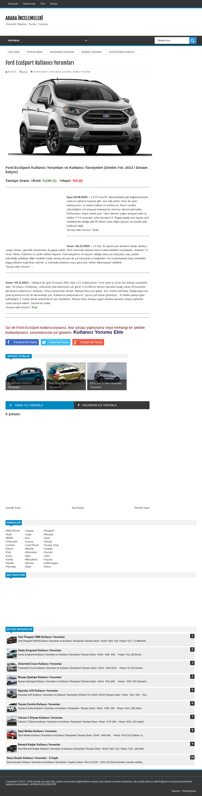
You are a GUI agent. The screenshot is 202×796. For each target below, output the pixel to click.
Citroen (11, 545)
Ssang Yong (51, 545)
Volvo (48, 566)
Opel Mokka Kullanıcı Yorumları (37, 731)
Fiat (9, 552)
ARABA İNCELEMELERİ (24, 18)
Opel (28, 566)
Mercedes (31, 552)
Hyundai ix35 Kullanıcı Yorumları (38, 690)
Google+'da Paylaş (91, 342)
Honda (10, 563)
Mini (28, 555)
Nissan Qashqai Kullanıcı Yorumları (40, 677)
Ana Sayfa (78, 507)
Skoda (48, 541)
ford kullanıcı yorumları (60, 71)
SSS (42, 3)
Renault (49, 534)
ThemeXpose (189, 791)
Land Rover (32, 545)
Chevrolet (12, 541)
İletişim (54, 3)
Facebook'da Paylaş (25, 342)
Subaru (49, 548)
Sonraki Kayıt (13, 507)
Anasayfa (13, 3)
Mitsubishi (31, 559)
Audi (9, 534)
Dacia (10, 548)
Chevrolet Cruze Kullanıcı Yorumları (40, 663)
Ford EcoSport (41, 71)
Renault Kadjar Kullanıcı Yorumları (39, 744)
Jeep (28, 534)
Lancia (29, 541)
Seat (47, 538)
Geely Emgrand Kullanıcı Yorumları (39, 650)
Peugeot (49, 530)
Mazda (30, 548)
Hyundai (11, 566)
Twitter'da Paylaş (58, 342)
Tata (47, 555)
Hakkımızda (29, 3)
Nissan (30, 563)
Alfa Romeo (13, 530)
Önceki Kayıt (142, 507)
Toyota (48, 559)
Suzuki (48, 552)
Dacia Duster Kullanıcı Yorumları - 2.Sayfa (32, 758)
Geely (10, 559)
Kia (28, 538)
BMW (10, 538)
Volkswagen (51, 563)
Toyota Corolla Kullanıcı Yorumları (39, 704)
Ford (9, 555)
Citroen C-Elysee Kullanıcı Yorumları (40, 717)
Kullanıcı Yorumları (82, 71)
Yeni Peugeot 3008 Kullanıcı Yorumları (41, 636)
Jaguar (30, 530)
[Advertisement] (129, 21)
